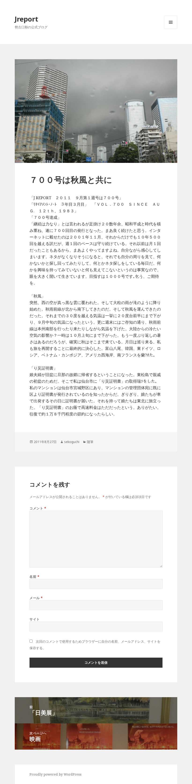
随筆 (90, 442)
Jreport (26, 18)
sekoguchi (71, 442)
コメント (38, 508)
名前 (34, 576)
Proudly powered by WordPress (55, 774)
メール (36, 598)
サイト (35, 619)
